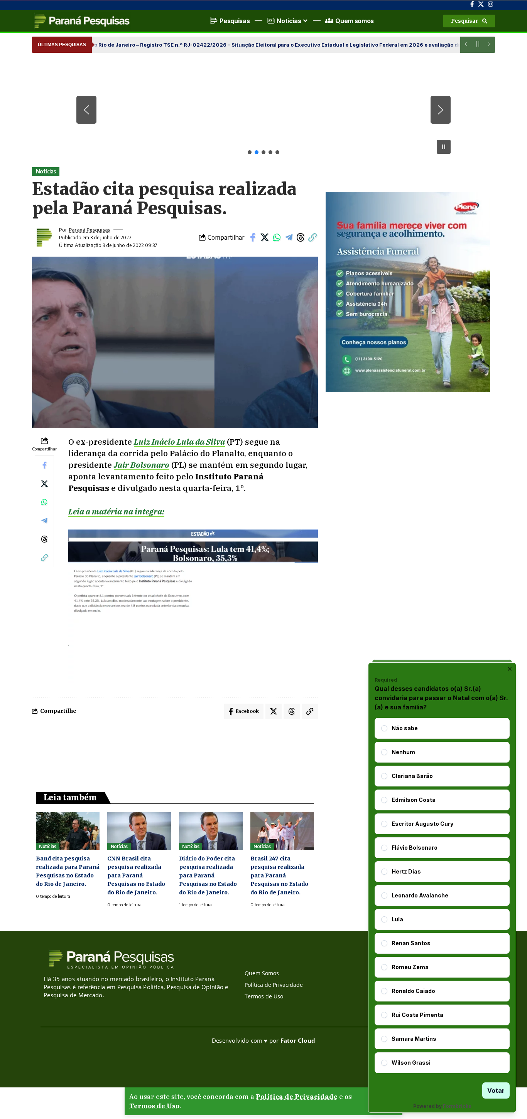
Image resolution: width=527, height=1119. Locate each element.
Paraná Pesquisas (89, 230)
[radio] (384, 728)
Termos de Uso (154, 1106)
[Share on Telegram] (288, 237)
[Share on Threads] (300, 237)
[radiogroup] (442, 895)
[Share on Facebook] (252, 237)
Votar (496, 1090)
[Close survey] (509, 669)
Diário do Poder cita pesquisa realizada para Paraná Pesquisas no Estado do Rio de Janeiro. (208, 875)
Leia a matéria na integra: (116, 511)
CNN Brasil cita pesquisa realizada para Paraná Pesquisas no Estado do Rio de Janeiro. (136, 875)
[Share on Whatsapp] (276, 237)
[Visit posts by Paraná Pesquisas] (43, 237)
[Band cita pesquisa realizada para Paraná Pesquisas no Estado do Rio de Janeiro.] (68, 831)
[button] (469, 21)
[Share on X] (264, 237)
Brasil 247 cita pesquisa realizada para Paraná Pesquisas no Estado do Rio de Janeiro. (279, 875)
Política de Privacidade (297, 1096)
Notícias (46, 171)
